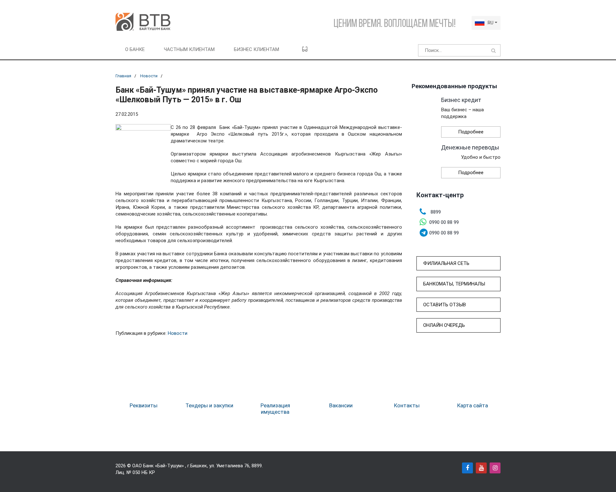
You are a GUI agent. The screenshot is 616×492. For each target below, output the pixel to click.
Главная (123, 75)
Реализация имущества (275, 408)
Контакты (407, 405)
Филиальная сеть (446, 263)
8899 (257, 466)
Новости (149, 75)
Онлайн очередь (444, 325)
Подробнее (470, 132)
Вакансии (341, 405)
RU (490, 23)
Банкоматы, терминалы (454, 284)
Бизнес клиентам (256, 49)
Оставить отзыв (444, 305)
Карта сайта (472, 405)
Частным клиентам (189, 49)
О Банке (135, 49)
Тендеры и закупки (209, 405)
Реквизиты (144, 405)
